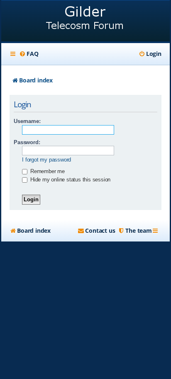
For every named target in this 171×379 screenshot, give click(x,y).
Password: (27, 142)
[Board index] (85, 21)
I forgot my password (46, 160)
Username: (27, 121)
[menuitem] (28, 53)
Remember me (47, 171)
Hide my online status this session (69, 179)
